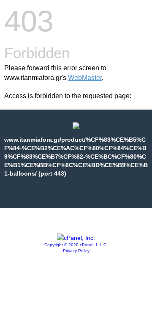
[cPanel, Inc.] (76, 237)
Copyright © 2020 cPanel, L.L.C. (76, 244)
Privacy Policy (76, 250)
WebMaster (85, 77)
